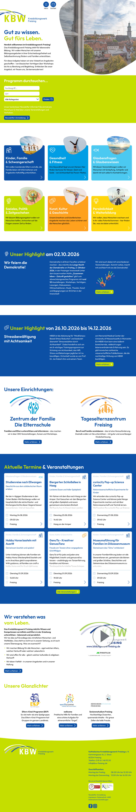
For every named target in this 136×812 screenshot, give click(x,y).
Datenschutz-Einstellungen (98, 800)
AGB (109, 797)
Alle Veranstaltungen (66, 591)
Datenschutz (101, 797)
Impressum (92, 797)
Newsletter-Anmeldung (15, 117)
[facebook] (90, 806)
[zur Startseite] (29, 749)
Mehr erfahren (102, 292)
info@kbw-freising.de (98, 763)
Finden (46, 99)
